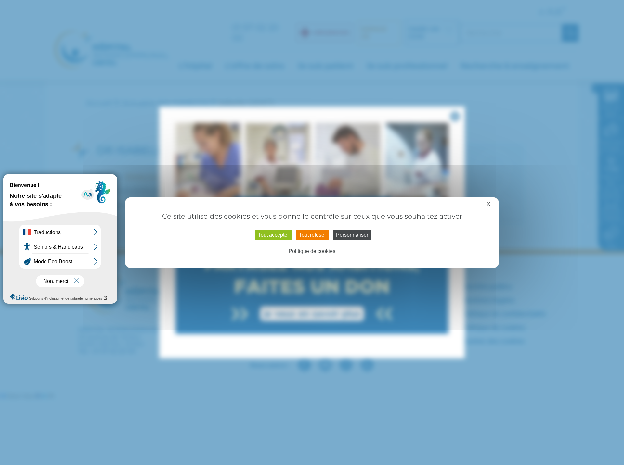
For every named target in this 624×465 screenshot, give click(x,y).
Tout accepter (273, 235)
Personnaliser (352, 235)
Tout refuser (312, 235)
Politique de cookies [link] (312, 251)
